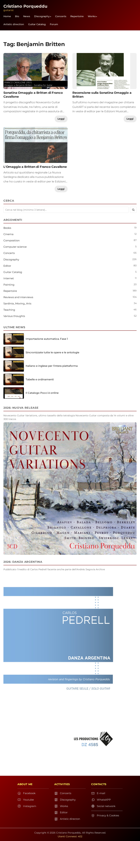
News (26, 16)
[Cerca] (133, 210)
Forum (54, 24)
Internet (8, 278)
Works (92, 16)
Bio (17, 16)
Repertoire (77, 16)
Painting (8, 284)
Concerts (60, 16)
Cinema (8, 234)
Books (7, 227)
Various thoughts (14, 316)
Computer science (15, 246)
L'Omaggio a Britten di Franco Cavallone (35, 167)
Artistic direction (13, 24)
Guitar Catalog (37, 24)
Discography (42, 16)
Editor (7, 265)
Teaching (9, 309)
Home (7, 16)
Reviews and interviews (18, 297)
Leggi (61, 118)
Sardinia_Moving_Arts (17, 303)
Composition (11, 240)
